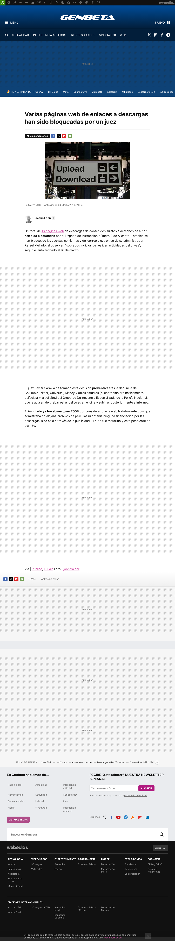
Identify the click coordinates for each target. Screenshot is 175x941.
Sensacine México (60, 908)
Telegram (168, 35)
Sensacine (60, 864)
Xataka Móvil (14, 869)
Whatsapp (127, 91)
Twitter (149, 35)
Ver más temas (18, 819)
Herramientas (15, 794)
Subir (157, 848)
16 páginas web (53, 231)
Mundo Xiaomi (15, 886)
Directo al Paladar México (87, 908)
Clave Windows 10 (82, 762)
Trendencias (131, 864)
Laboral (39, 801)
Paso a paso (15, 784)
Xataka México (15, 907)
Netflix (11, 807)
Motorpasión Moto (108, 870)
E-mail (70, 136)
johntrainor (71, 569)
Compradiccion (132, 873)
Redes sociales (16, 801)
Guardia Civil (80, 91)
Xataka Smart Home (15, 880)
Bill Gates (53, 91)
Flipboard (155, 35)
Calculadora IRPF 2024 (142, 762)
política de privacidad (135, 795)
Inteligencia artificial (69, 786)
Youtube (118, 816)
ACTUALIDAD (20, 35)
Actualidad (41, 784)
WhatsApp (41, 807)
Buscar (162, 834)
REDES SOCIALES (82, 35)
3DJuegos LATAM (40, 907)
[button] (45, 218)
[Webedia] (17, 847)
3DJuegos (36, 864)
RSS (133, 816)
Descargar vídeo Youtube (111, 762)
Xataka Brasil (14, 912)
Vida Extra (36, 869)
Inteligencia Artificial (69, 809)
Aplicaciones (166, 91)
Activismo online (50, 578)
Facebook (162, 35)
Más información (113, 937)
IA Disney (62, 762)
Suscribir (146, 788)
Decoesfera (131, 869)
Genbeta (87, 17)
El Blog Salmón (155, 864)
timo (65, 801)
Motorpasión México (108, 908)
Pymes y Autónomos (154, 870)
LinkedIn (147, 816)
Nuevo (160, 22)
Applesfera (13, 873)
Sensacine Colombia (60, 916)
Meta (66, 91)
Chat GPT (46, 762)
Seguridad (41, 794)
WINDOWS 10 (107, 35)
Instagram (112, 91)
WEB (123, 35)
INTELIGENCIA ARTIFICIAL (50, 35)
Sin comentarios (39, 136)
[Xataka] (2, 2)
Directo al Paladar (87, 864)
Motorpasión (108, 864)
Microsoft (97, 91)
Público (37, 569)
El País (48, 569)
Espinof (59, 869)
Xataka (11, 864)
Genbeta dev (70, 794)
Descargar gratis (146, 91)
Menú (14, 22)
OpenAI (39, 91)
